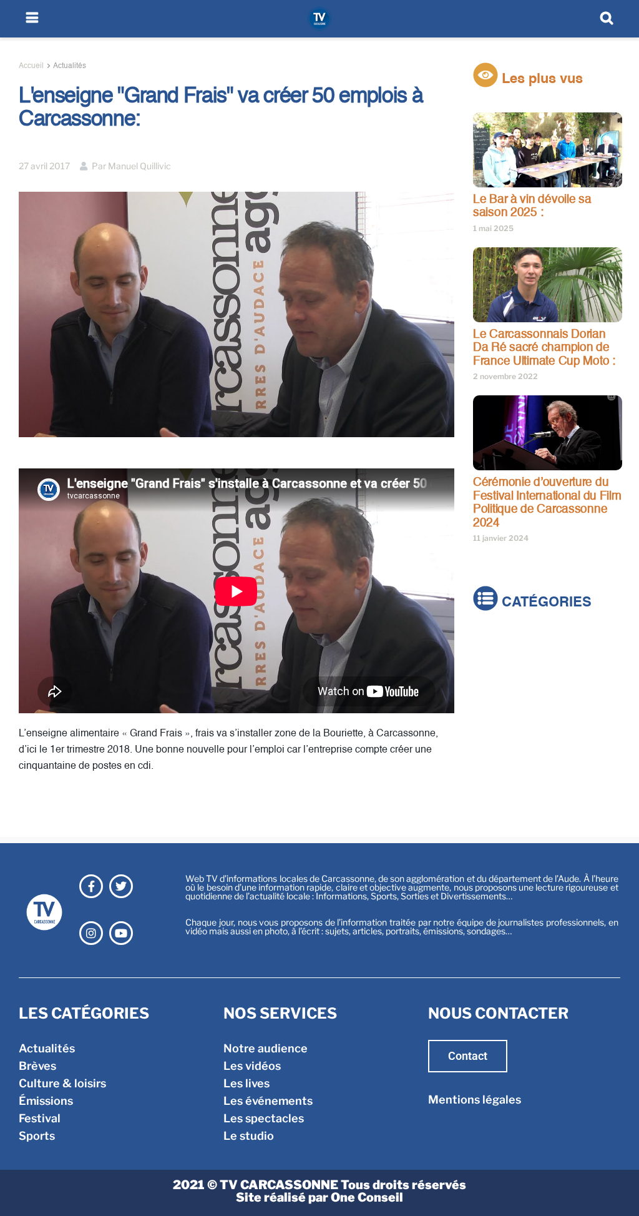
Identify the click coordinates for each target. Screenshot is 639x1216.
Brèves (491, 661)
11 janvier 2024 (501, 538)
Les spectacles (263, 1118)
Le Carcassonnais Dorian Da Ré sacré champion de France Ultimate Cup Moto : (544, 348)
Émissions (500, 696)
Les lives (246, 1083)
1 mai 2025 (493, 228)
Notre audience (265, 1048)
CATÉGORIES (545, 603)
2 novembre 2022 (505, 376)
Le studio (248, 1135)
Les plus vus (540, 79)
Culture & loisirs (516, 679)
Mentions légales (474, 1099)
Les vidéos (252, 1065)
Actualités (69, 66)
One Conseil (367, 1197)
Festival (494, 714)
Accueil (31, 66)
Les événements (268, 1100)
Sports (491, 731)
